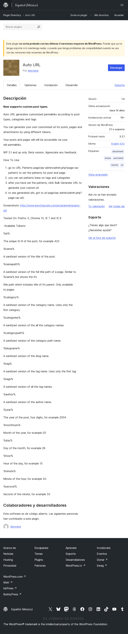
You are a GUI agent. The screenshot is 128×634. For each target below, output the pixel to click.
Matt (8, 582)
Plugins (38, 559)
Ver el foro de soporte (102, 237)
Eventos (102, 553)
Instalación (51, 85)
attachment (117, 151)
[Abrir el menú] (122, 5)
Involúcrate (103, 548)
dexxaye (33, 70)
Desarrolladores (75, 559)
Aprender (71, 548)
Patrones (40, 565)
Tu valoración (96, 206)
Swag (102, 565)
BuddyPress (12, 594)
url (122, 165)
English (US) (118, 143)
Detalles (12, 85)
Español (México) (22, 609)
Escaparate (41, 548)
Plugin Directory (12, 15)
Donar (102, 559)
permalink (118, 158)
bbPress (10, 588)
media (108, 158)
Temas (38, 553)
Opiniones (30, 85)
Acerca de (9, 548)
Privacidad (9, 565)
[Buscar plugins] (38, 27)
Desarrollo (72, 85)
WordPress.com (14, 576)
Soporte (120, 85)
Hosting (8, 559)
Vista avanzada (98, 174)
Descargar (116, 67)
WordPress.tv (76, 565)
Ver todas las (116, 206)
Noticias (8, 553)
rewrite (114, 165)
